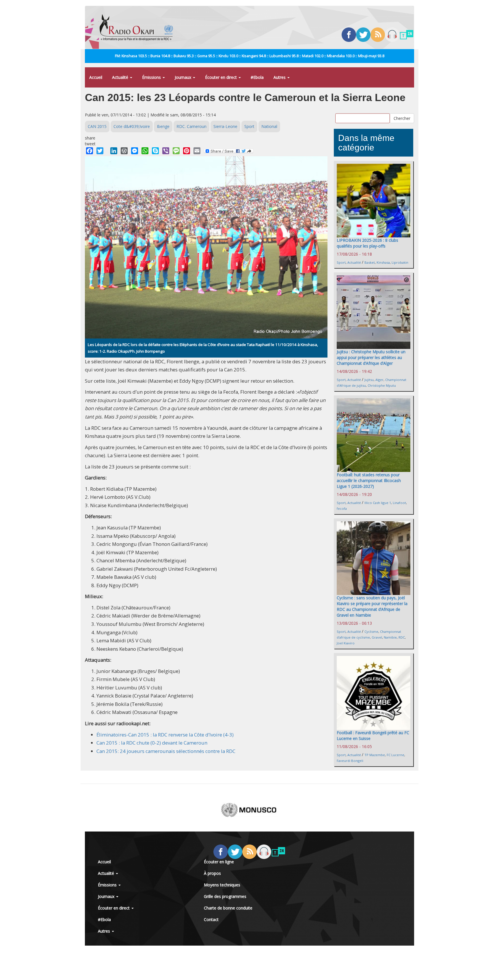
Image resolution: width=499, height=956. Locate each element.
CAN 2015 (97, 126)
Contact (211, 919)
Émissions (152, 77)
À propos (212, 873)
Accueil (95, 77)
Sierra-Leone (225, 126)
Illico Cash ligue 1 (377, 503)
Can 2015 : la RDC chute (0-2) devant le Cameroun (151, 742)
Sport (249, 126)
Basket (369, 262)
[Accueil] (138, 27)
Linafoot (399, 503)
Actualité (120, 77)
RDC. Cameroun (191, 126)
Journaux (183, 77)
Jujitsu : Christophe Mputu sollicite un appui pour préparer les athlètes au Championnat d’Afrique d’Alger (371, 357)
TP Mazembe (374, 755)
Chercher (402, 118)
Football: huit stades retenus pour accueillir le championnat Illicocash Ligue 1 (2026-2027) (369, 480)
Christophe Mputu (382, 385)
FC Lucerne (395, 755)
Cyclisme (371, 631)
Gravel (377, 637)
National (269, 126)
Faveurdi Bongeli (350, 760)
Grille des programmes (225, 896)
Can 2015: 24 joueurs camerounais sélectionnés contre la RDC (165, 751)
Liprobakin (400, 262)
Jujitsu (369, 379)
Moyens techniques (222, 885)
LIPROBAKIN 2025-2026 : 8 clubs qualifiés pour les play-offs (367, 243)
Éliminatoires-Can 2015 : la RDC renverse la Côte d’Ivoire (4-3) (165, 734)
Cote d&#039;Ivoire (131, 126)
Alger (379, 379)
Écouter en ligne (219, 861)
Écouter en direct (221, 77)
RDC (402, 637)
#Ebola (257, 77)
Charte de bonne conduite (228, 908)
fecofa (342, 508)
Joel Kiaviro (346, 643)
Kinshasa (383, 262)
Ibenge (163, 126)
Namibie (390, 637)
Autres (280, 77)
